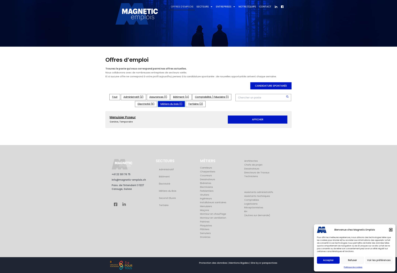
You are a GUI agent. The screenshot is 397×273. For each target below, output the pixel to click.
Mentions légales (239, 262)
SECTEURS (202, 6)
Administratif (133, 97)
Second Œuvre (167, 198)
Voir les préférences (379, 260)
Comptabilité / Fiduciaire (212, 97)
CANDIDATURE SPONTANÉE (271, 86)
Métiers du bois (171, 104)
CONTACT (265, 6)
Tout (115, 97)
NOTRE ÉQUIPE (247, 6)
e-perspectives (268, 262)
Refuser (352, 260)
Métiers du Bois (167, 190)
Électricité (164, 183)
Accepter (328, 260)
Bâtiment (181, 97)
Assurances (158, 97)
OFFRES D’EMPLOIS (182, 6)
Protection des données (213, 262)
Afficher (257, 119)
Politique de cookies (353, 267)
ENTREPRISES (223, 6)
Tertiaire (195, 104)
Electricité (146, 104)
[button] (390, 229)
